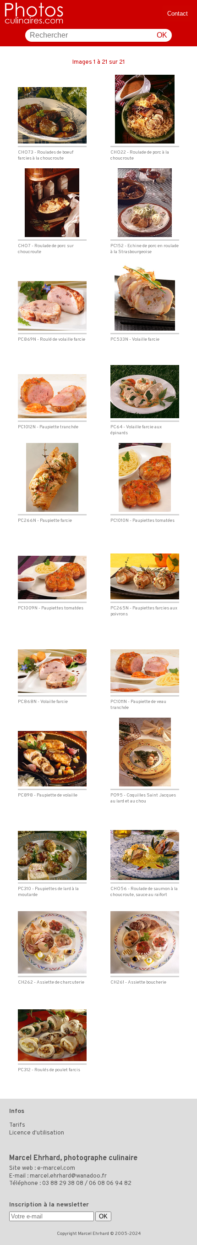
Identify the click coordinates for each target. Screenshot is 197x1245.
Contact (177, 13)
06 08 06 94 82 (110, 1183)
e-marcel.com (56, 1168)
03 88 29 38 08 (62, 1183)
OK (162, 35)
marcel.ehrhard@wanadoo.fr (68, 1176)
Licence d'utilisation (36, 1133)
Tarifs (17, 1125)
